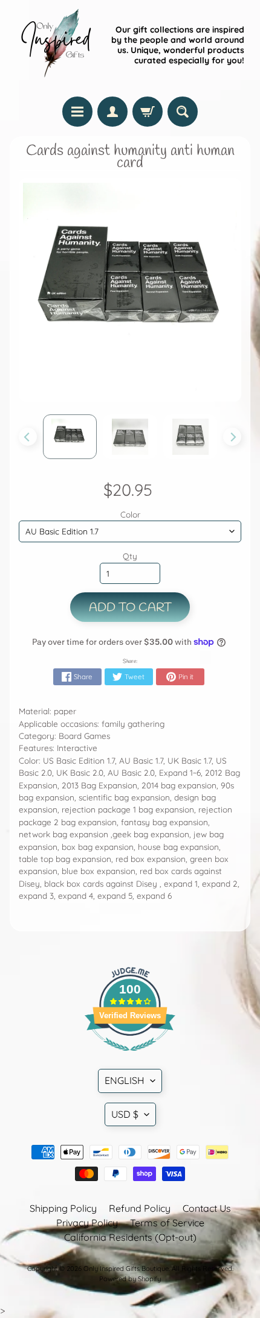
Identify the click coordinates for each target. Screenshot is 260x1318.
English (125, 1080)
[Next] (232, 437)
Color (130, 514)
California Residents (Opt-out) (130, 1237)
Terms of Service (167, 1223)
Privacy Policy (87, 1223)
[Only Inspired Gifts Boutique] (55, 45)
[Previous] (28, 437)
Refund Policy (140, 1208)
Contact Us (207, 1208)
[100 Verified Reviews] (130, 1057)
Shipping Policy (63, 1208)
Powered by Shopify (130, 1279)
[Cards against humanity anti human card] (70, 436)
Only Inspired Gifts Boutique (126, 1268)
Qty (130, 556)
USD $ (124, 1114)
